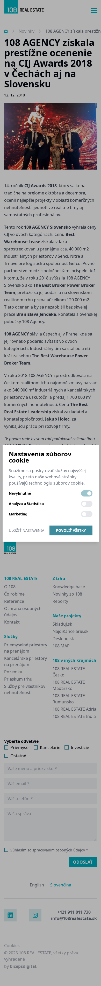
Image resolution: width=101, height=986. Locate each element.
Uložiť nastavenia (26, 530)
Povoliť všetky (71, 530)
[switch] (86, 493)
